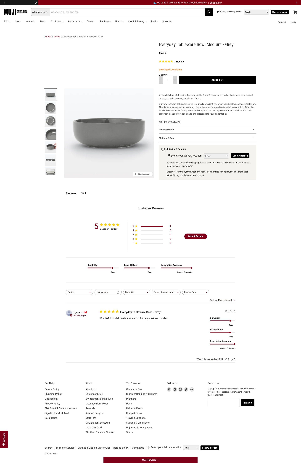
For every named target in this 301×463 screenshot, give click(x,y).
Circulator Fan (134, 389)
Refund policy (121, 447)
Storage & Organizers (138, 422)
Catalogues (51, 417)
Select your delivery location (231, 12)
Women (30, 21)
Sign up (248, 402)
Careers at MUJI (94, 393)
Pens (129, 403)
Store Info (90, 417)
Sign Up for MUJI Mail (57, 413)
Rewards (166, 21)
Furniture (104, 21)
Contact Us (138, 447)
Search (48, 447)
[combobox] (79, 292)
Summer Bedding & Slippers (141, 393)
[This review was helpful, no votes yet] (226, 359)
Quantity (163, 75)
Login (293, 22)
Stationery (56, 21)
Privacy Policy (52, 403)
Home (118, 21)
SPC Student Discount (97, 422)
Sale (6, 21)
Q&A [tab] (83, 193)
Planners (131, 398)
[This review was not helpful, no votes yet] (232, 359)
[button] (150, 460)
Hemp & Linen (134, 413)
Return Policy (52, 389)
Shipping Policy (53, 393)
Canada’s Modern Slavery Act (94, 447)
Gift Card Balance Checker (99, 432)
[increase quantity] (175, 80)
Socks (129, 432)
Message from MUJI (96, 403)
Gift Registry (51, 398)
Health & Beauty (136, 21)
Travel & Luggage (135, 417)
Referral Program (94, 413)
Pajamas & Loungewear (139, 427)
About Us (90, 389)
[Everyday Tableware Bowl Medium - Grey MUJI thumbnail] (50, 95)
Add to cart (217, 79)
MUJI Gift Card (93, 427)
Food (153, 21)
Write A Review (195, 236)
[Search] (209, 12)
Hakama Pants (134, 408)
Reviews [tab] (71, 193)
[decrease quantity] (161, 80)
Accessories (74, 21)
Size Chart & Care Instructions (61, 408)
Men (42, 21)
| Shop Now (178, 2)
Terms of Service (65, 447)
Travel (90, 21)
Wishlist (282, 22)
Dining (57, 36)
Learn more (187, 166)
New (17, 21)
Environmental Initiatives (99, 398)
